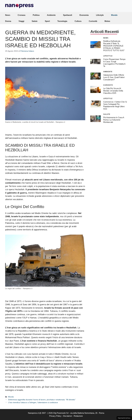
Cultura (78, 21)
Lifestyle (100, 15)
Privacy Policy (55, 416)
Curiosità (93, 21)
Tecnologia (62, 21)
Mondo (114, 15)
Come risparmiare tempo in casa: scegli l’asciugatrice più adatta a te (114, 62)
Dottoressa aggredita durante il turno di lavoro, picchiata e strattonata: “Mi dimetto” (42, 400)
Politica (36, 15)
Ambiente (51, 15)
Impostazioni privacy (124, 418)
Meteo (107, 21)
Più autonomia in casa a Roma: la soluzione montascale (113, 119)
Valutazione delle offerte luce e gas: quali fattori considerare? (114, 77)
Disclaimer (67, 416)
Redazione (78, 416)
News (7, 15)
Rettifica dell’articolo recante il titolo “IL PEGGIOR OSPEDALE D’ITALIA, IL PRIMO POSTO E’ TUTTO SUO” (114, 46)
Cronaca (21, 15)
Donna (8, 21)
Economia (84, 15)
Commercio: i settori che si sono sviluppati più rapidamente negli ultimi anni (115, 105)
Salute (34, 21)
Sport (47, 21)
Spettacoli (67, 15)
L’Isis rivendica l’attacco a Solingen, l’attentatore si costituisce (33, 402)
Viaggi (21, 21)
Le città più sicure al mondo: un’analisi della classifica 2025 (113, 90)
